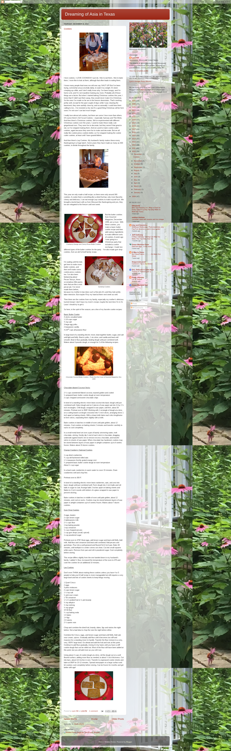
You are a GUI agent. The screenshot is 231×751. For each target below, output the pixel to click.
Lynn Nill (135, 58)
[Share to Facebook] (113, 711)
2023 (134, 110)
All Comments (137, 308)
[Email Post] (102, 711)
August (137, 170)
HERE (142, 90)
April (136, 183)
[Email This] (106, 711)
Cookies (68, 29)
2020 (134, 120)
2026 (134, 101)
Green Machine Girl (140, 285)
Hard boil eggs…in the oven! (142, 246)
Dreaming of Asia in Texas (90, 14)
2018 (134, 126)
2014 (134, 139)
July (135, 173)
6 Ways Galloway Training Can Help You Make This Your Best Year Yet (146, 238)
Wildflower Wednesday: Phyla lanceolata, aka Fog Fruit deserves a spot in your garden (148, 228)
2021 (134, 117)
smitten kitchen (138, 217)
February (137, 189)
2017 (134, 129)
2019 (134, 123)
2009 (134, 196)
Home (94, 719)
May (136, 180)
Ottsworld (136, 206)
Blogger (129, 742)
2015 (134, 135)
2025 (134, 104)
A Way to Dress (138, 252)
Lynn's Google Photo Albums (140, 81)
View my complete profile (138, 71)
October (137, 164)
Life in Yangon (137, 279)
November (138, 161)
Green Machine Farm (140, 244)
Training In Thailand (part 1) (141, 272)
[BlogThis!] (108, 711)
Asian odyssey (138, 277)
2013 (134, 142)
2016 (134, 132)
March (136, 186)
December (138, 154)
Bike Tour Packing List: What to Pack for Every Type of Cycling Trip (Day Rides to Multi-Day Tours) (146, 210)
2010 (134, 151)
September (138, 167)
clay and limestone (139, 225)
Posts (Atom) (79, 724)
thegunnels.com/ (139, 262)
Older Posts (118, 719)
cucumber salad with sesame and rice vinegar (148, 219)
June (136, 177)
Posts (134, 304)
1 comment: (94, 711)
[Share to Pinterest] (115, 711)
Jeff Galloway (137, 235)
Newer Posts (70, 719)
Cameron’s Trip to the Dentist (142, 264)
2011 (134, 148)
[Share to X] (111, 711)
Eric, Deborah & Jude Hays (143, 270)
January (137, 192)
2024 (134, 107)
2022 (134, 113)
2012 (134, 145)
